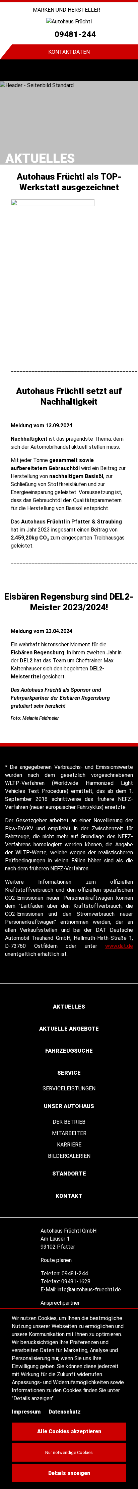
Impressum (26, 1412)
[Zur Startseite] (69, 21)
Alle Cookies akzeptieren (69, 1431)
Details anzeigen (69, 1473)
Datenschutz (65, 1412)
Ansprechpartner (61, 1303)
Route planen (57, 1260)
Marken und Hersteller (67, 10)
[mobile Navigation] (11, 70)
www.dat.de (119, 946)
